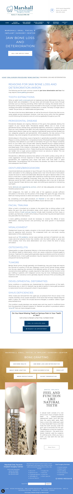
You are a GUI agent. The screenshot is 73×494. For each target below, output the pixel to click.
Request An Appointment (37, 329)
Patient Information (16, 488)
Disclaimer (44, 490)
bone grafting (22, 92)
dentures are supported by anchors (24, 187)
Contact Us (36, 490)
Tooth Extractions (63, 472)
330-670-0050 (60, 12)
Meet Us (65, 488)
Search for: (25, 483)
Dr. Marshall (40, 199)
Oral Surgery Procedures (17, 77)
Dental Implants (62, 467)
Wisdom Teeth (62, 469)
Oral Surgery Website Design (32, 492)
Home (7, 22)
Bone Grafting (33, 77)
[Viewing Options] (3, 491)
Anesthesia (61, 474)
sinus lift (11, 308)
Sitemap (52, 490)
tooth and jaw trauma (28, 212)
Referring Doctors (24, 490)
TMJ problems (23, 237)
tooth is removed (24, 100)
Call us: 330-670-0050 (36, 323)
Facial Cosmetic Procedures (52, 488)
